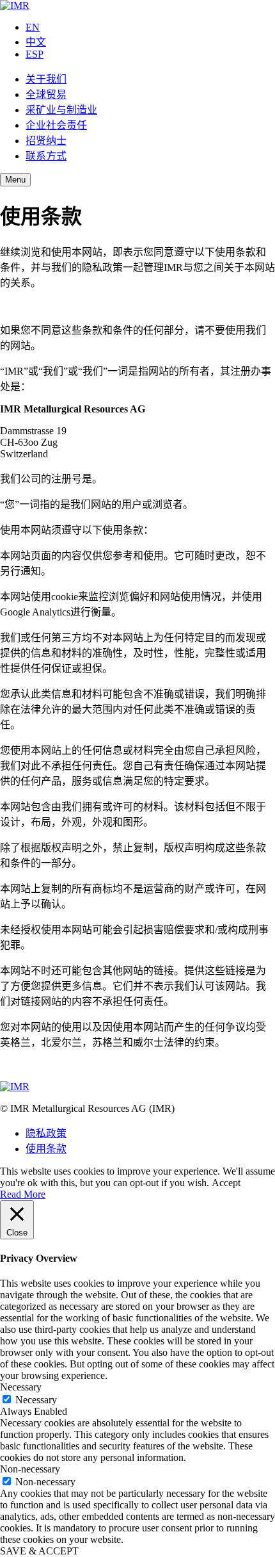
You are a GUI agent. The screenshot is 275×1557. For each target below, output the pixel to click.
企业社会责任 (56, 125)
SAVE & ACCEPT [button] (39, 1550)
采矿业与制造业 (61, 109)
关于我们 (46, 79)
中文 (36, 42)
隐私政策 (46, 1133)
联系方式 (46, 156)
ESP (34, 54)
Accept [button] (226, 1182)
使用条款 (46, 1148)
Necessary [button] (21, 1387)
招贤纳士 (46, 140)
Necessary (36, 1399)
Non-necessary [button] (30, 1468)
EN (33, 27)
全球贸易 (46, 94)
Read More (22, 1194)
